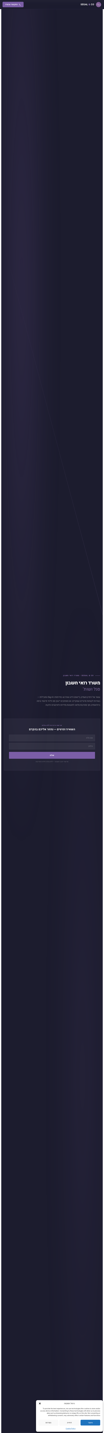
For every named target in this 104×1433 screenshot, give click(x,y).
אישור (90, 1422)
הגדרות (48, 1422)
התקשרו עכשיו (11, 4)
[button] (40, 1403)
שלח (52, 755)
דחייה (69, 1422)
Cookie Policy (71, 1428)
